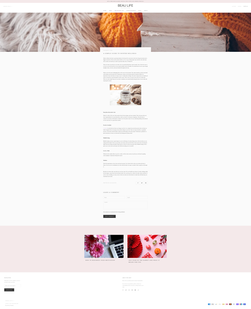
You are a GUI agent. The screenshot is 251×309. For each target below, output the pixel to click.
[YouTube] (135, 290)
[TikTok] (138, 290)
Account (234, 6)
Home (104, 10)
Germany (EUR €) (7, 6)
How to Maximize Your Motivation (100, 260)
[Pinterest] (132, 290)
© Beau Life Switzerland (11, 303)
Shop (110, 10)
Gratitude (105, 128)
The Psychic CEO (119, 10)
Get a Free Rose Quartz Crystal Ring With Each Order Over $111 (125, 1)
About (146, 10)
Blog (140, 10)
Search (239, 6)
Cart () (245, 6)
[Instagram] (129, 290)
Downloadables (131, 10)
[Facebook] (122, 290)
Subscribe (9, 289)
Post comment (109, 216)
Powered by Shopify (9, 305)
